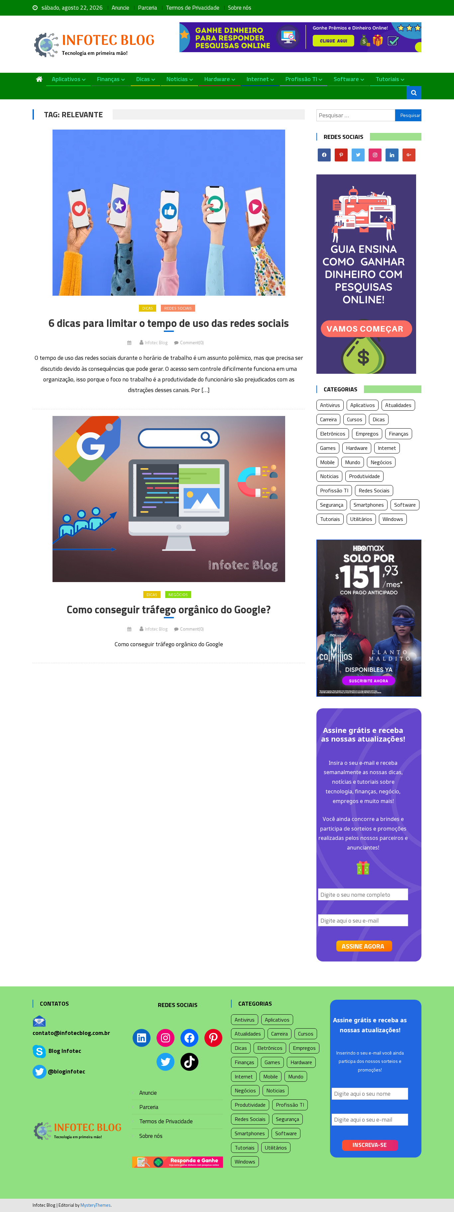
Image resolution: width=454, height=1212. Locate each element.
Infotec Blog (156, 342)
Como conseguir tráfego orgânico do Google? (169, 610)
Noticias (177, 78)
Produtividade (364, 476)
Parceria (147, 7)
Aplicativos (66, 78)
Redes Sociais (178, 308)
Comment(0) (192, 342)
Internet (258, 78)
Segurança (331, 505)
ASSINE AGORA (363, 946)
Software (346, 78)
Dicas (143, 78)
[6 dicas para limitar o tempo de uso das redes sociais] (169, 213)
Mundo (352, 462)
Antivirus (330, 405)
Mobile (327, 462)
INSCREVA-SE (370, 1145)
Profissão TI (301, 78)
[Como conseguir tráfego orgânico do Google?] (169, 499)
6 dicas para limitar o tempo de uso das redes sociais (169, 323)
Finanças (108, 78)
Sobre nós (239, 7)
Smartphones (369, 505)
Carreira (328, 419)
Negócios (178, 594)
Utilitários (361, 519)
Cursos (354, 419)
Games (328, 448)
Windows (393, 519)
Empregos (367, 434)
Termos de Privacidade (192, 7)
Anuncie (120, 7)
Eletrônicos (332, 434)
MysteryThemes (95, 1205)
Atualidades (398, 405)
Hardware (217, 78)
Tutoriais (387, 78)
